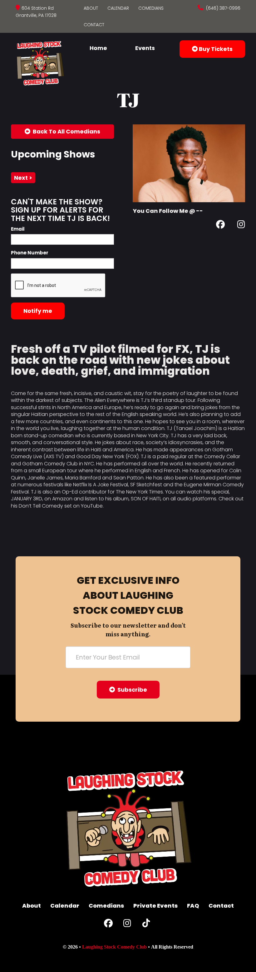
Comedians (151, 8)
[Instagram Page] (241, 225)
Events (145, 48)
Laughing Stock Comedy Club (114, 946)
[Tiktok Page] (146, 924)
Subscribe (131, 690)
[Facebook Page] (220, 225)
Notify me (37, 311)
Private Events (155, 905)
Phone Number (29, 252)
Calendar (118, 8)
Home (98, 48)
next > (23, 178)
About (91, 8)
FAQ (193, 905)
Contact (94, 25)
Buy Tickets (215, 49)
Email (18, 229)
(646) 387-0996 (222, 8)
